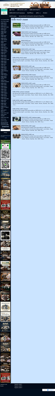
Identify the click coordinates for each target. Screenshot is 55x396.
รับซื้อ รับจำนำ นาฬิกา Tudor (28, 49)
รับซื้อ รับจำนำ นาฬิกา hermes (28, 75)
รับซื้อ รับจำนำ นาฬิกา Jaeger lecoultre (22, 100)
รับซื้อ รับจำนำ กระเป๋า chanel (20, 58)
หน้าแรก (23, 24)
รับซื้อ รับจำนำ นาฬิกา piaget (28, 126)
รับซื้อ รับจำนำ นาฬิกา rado (27, 66)
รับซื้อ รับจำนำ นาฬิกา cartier (28, 83)
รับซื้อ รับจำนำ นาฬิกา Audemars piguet (30, 117)
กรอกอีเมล (2, 128)
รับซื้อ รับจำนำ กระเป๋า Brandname (29, 32)
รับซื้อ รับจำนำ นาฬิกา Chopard (20, 109)
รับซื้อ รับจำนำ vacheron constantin (21, 92)
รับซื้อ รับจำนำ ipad (25, 41)
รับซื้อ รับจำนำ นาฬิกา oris (27, 134)
